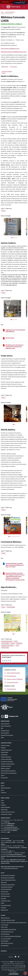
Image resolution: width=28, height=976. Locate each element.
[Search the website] (24, 6)
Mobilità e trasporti (5, 768)
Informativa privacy (5, 896)
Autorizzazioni (4, 754)
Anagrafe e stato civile (6, 750)
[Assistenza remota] (24, 966)
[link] (12, 234)
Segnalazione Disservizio (6, 887)
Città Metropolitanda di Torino (8, 920)
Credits (2, 903)
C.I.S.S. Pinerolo (4, 925)
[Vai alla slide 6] (16, 536)
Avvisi (2, 790)
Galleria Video (4, 809)
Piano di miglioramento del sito (8, 880)
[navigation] (3, 6)
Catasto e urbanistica (6, 757)
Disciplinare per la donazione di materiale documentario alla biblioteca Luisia (14, 346)
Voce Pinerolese (4, 941)
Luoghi (2, 802)
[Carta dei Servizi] (4, 338)
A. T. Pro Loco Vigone (6, 938)
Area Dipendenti (5, 945)
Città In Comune (19, 966)
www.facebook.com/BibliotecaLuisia (10, 48)
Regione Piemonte (5, 2)
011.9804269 (6, 822)
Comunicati (3, 792)
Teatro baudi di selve (5, 788)
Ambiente (3, 747)
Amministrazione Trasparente (8, 875)
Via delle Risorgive (5, 934)
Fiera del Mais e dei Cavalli (7, 932)
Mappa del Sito (4, 910)
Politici (2, 737)
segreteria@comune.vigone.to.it (11, 829)
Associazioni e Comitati (6, 814)
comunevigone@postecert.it (10, 827)
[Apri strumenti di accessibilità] (25, 973)
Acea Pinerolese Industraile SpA (8, 929)
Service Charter (10, 338)
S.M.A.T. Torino (4, 927)
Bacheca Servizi (4, 891)
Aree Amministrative (6, 726)
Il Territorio (3, 805)
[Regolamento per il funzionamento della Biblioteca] (4, 330)
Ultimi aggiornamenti (6, 905)
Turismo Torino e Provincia (7, 943)
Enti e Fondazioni (5, 733)
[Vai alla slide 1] (11, 237)
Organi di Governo (5, 723)
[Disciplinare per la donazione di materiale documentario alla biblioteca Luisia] (4, 345)
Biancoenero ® (11, 970)
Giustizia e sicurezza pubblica (7, 764)
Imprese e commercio (6, 766)
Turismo (2, 775)
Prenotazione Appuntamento (8, 884)
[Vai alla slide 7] (17, 536)
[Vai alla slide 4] (16, 237)
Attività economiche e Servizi (8, 812)
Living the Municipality (10, 12)
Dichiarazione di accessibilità (7, 878)
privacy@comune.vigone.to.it (11, 868)
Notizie (2, 785)
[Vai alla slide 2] (13, 237)
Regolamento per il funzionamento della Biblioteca (15, 330)
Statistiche (3, 907)
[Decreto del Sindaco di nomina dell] (4, 573)
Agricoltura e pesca (5, 745)
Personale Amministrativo (7, 735)
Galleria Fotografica (5, 807)
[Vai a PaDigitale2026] (9, 716)
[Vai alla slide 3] (14, 237)
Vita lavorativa (4, 777)
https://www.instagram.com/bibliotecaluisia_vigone (13, 51)
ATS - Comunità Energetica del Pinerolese (11, 936)
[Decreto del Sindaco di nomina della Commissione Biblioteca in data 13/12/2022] (4, 564)
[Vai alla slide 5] (16, 319)
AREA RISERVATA (14, 974)
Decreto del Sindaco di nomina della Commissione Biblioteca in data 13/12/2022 (15, 565)
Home (2, 12)
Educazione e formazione (7, 761)
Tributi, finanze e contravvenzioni (8, 773)
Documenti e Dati (5, 730)
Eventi (2, 800)
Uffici (2, 728)
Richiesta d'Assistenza (6, 889)
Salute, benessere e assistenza (8, 771)
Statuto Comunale (5, 894)
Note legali (3, 898)
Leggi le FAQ (4, 882)
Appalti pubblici (4, 752)
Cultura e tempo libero (6, 759)
